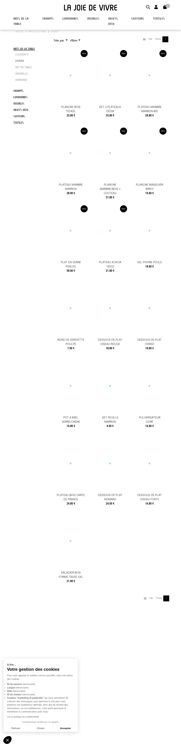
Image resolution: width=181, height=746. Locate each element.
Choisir (41, 728)
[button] (7, 740)
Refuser (15, 728)
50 (144, 39)
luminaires (70, 19)
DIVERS (54, 31)
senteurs (137, 19)
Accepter (65, 728)
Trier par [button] (59, 41)
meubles (93, 19)
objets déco (113, 21)
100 (150, 39)
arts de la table (21, 21)
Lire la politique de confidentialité (23, 717)
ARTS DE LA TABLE (37, 31)
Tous (158, 39)
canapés (48, 19)
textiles (159, 19)
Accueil (20, 31)
